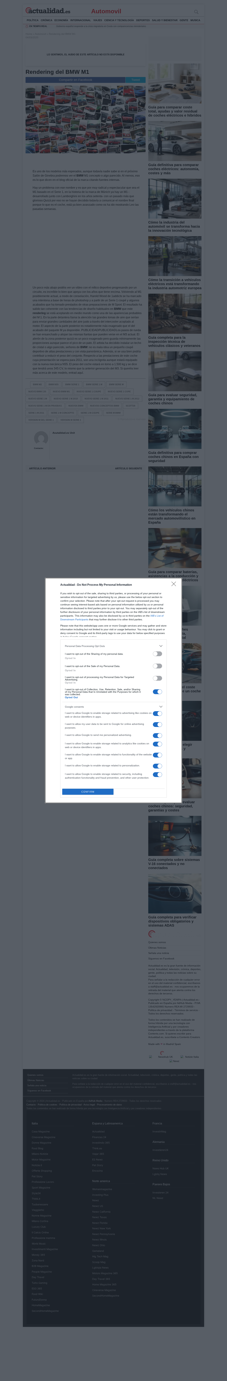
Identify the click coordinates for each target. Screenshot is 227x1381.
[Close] (174, 585)
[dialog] (113, 690)
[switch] (157, 653)
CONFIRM (88, 791)
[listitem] (113, 646)
